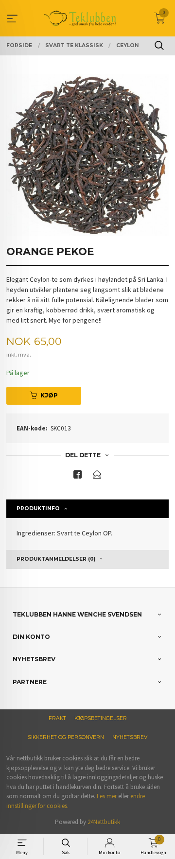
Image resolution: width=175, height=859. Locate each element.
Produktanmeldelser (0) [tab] (56, 559)
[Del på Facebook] (78, 476)
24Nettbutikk (104, 822)
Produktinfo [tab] (38, 508)
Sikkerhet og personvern (66, 737)
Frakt (57, 718)
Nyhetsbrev (129, 737)
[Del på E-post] (97, 476)
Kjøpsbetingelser (100, 718)
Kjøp (49, 395)
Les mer (107, 796)
